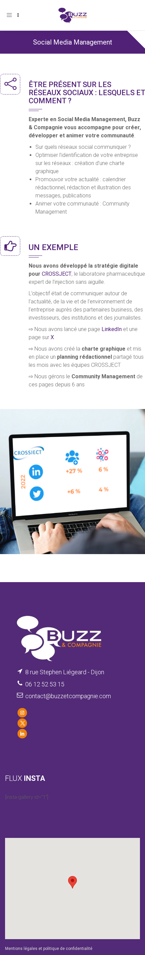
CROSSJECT (56, 274)
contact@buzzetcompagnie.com (68, 696)
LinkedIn (112, 329)
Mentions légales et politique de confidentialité (48, 948)
